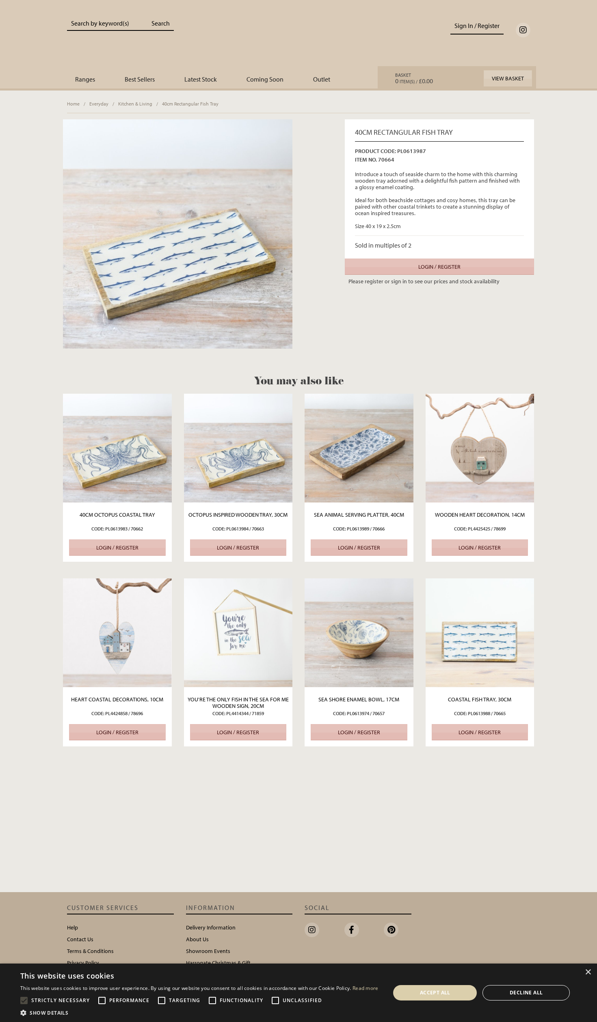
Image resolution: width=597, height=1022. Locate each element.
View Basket (508, 78)
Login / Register (439, 266)
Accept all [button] (435, 992)
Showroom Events (208, 951)
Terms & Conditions (90, 951)
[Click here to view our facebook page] (351, 930)
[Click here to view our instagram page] (523, 30)
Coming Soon (265, 79)
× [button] (588, 972)
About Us (197, 939)
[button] (199, 1012)
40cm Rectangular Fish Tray (190, 104)
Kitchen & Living (135, 104)
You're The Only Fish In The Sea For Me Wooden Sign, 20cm (238, 702)
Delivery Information (211, 927)
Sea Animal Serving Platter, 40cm (359, 514)
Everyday (98, 104)
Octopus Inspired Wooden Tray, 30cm (238, 514)
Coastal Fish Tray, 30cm (479, 699)
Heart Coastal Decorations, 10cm (117, 699)
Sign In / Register (477, 26)
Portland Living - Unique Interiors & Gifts (298, 39)
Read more (366, 988)
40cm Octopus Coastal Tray (117, 514)
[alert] (298, 993)
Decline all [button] (526, 992)
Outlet (321, 79)
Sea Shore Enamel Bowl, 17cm (358, 699)
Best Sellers (140, 79)
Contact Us (80, 939)
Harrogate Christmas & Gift (218, 962)
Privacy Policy (83, 962)
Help (72, 927)
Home (73, 104)
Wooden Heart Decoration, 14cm (480, 514)
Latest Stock (200, 79)
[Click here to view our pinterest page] (391, 930)
